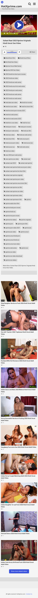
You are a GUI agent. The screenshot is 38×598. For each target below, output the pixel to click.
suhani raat (26, 159)
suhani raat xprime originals (14, 175)
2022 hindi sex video (11, 78)
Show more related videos (19, 571)
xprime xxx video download (13, 256)
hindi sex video (10, 135)
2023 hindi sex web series (13, 94)
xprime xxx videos (10, 260)
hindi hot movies (27, 102)
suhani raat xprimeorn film (13, 199)
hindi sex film (27, 131)
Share (33, 52)
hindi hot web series (11, 114)
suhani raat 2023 (10, 163)
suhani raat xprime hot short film (15, 171)
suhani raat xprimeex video (13, 195)
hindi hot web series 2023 (13, 118)
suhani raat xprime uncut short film (16, 183)
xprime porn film (22, 224)
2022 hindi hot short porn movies (15, 74)
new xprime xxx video (12, 159)
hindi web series (24, 147)
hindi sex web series (25, 135)
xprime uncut (24, 232)
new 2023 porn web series (13, 155)
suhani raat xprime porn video (14, 179)
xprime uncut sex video (12, 244)
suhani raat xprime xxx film (13, 187)
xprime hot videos (10, 219)
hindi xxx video (9, 151)
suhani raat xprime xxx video (14, 191)
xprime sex (27, 228)
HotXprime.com (11, 6)
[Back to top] (34, 594)
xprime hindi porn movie (12, 207)
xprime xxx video (10, 252)
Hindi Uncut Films (25, 58)
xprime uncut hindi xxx (12, 240)
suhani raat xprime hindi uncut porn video (18, 167)
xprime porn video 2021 (12, 228)
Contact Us (29, 594)
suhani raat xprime (26, 163)
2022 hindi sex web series (13, 82)
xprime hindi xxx (10, 211)
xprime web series (11, 248)
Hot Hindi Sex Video (11, 62)
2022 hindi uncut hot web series (15, 86)
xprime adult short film (12, 203)
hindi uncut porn (24, 139)
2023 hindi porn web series (13, 90)
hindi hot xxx (26, 123)
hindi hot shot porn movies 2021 (15, 110)
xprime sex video (10, 232)
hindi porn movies (25, 127)
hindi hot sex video (11, 106)
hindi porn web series (12, 131)
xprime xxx (24, 248)
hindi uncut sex (28, 143)
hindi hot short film (27, 106)
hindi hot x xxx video (11, 123)
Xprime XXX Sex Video (12, 70)
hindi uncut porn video (12, 143)
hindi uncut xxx (10, 147)
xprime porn (9, 224)
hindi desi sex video (11, 102)
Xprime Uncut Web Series (13, 66)
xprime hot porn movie (12, 215)
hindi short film (10, 139)
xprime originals (26, 219)
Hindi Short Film (10, 58)
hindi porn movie (10, 127)
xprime (28, 199)
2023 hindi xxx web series (13, 98)
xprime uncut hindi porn (12, 236)
